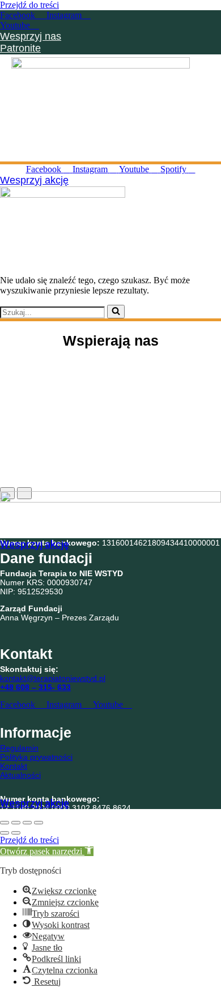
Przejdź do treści (29, 5)
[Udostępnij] (27, 822)
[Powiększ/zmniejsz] (4, 822)
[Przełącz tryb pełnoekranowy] (15, 822)
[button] (212, 151)
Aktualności (20, 775)
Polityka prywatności (36, 756)
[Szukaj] (116, 311)
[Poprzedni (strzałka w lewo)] (4, 833)
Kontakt (13, 766)
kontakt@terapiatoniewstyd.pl (52, 678)
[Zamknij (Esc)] (38, 822)
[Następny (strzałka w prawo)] (15, 833)
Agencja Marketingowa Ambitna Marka (183, 814)
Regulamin (19, 747)
